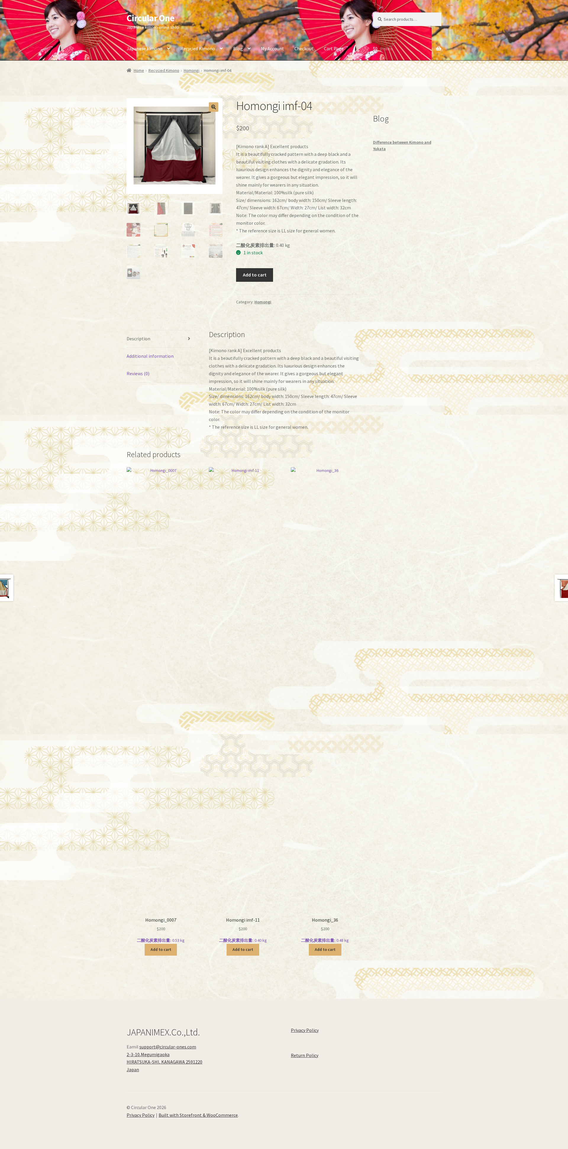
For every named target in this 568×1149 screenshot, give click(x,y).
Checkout (304, 48)
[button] (213, 107)
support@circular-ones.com (167, 1047)
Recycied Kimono (197, 48)
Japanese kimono (144, 48)
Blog (238, 48)
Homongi (191, 70)
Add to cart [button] (161, 949)
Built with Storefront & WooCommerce (198, 1115)
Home (139, 70)
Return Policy (304, 1055)
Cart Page (334, 48)
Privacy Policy (305, 1030)
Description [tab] (138, 339)
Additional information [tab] (150, 356)
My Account (272, 48)
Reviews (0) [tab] (138, 373)
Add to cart (255, 275)
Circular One (150, 18)
